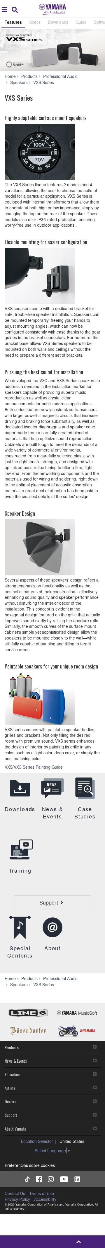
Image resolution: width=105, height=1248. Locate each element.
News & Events (16, 1061)
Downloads (58, 22)
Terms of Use (41, 1193)
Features (13, 22)
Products (12, 1047)
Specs (35, 22)
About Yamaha (15, 1129)
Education (12, 1074)
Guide (81, 22)
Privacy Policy (17, 1199)
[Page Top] (78, 1241)
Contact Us (15, 1193)
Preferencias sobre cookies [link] (30, 1165)
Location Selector (37, 1141)
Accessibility (45, 1199)
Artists (10, 1088)
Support (11, 1115)
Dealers (10, 1101)
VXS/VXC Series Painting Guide (34, 767)
